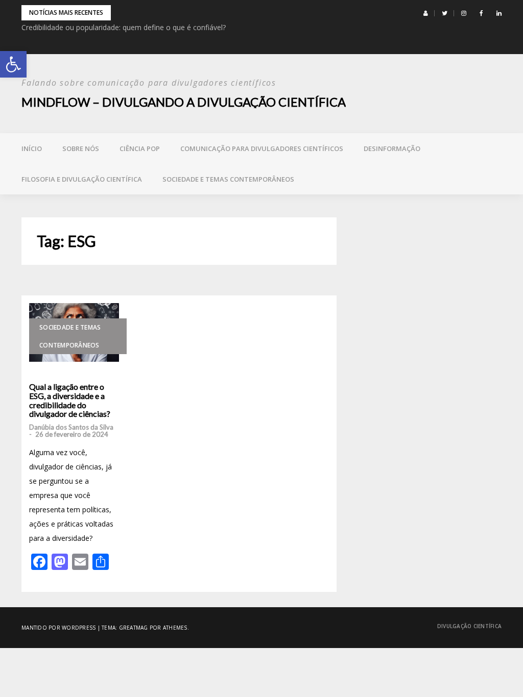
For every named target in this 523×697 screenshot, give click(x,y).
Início (31, 148)
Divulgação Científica (469, 626)
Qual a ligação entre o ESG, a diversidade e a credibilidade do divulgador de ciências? (69, 400)
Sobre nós (80, 148)
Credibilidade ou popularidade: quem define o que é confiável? (123, 27)
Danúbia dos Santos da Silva (71, 427)
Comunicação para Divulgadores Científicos (261, 148)
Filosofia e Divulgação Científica (81, 179)
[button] (13, 64)
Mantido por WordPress (58, 627)
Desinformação (392, 148)
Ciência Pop (140, 148)
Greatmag (133, 627)
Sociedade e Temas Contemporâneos (228, 179)
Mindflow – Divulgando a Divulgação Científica (183, 101)
